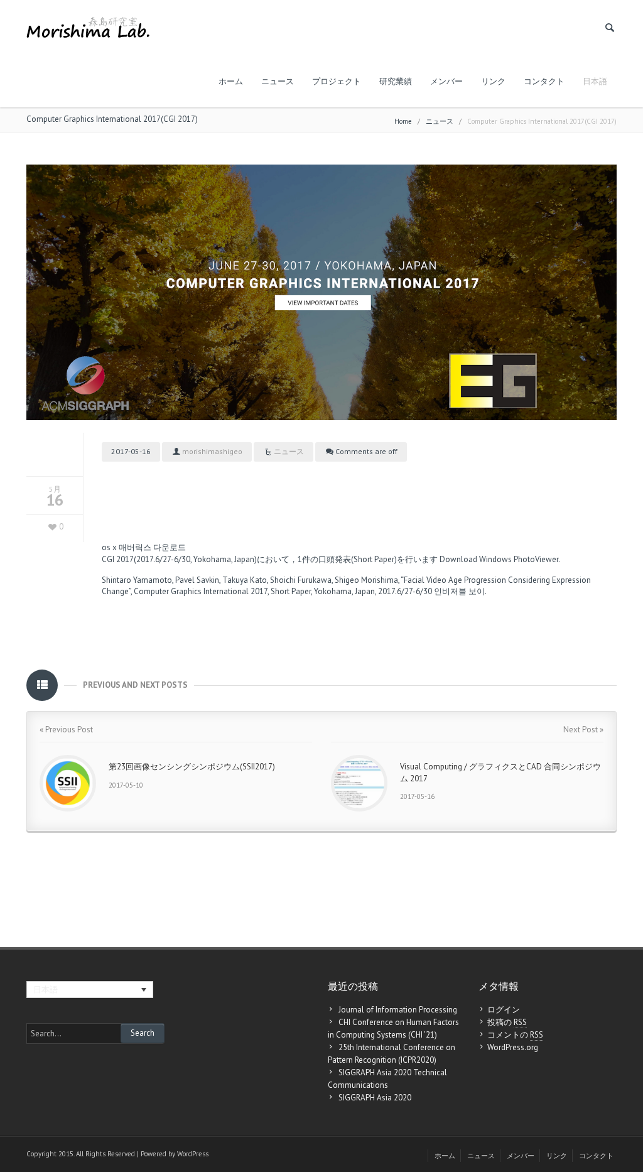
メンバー (446, 81)
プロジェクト (336, 81)
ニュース (277, 81)
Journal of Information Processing (397, 1009)
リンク (493, 81)
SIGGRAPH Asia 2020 (374, 1097)
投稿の (507, 1022)
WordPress (192, 1153)
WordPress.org (512, 1047)
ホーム (231, 81)
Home (403, 121)
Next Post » (583, 729)
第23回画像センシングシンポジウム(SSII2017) (192, 766)
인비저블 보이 (459, 591)
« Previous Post (66, 729)
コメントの (515, 1034)
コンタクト (544, 81)
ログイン (503, 1009)
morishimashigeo (212, 451)
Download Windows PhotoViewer (499, 559)
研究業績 (395, 81)
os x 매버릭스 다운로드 (144, 547)
